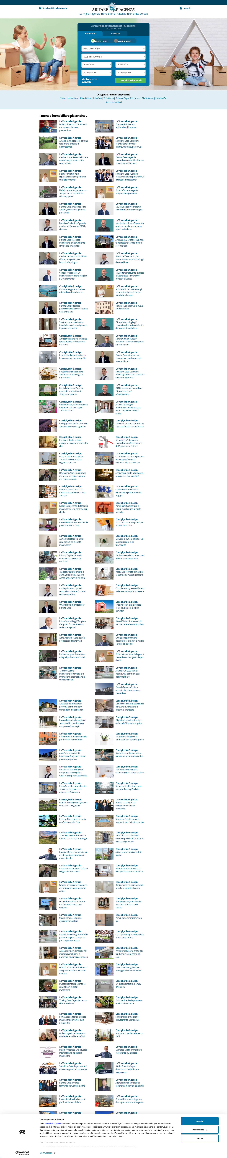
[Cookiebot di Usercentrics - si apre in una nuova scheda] (22, 1153)
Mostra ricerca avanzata (89, 80)
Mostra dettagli (46, 1153)
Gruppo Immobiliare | (70, 98)
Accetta (199, 1121)
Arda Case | (98, 98)
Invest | (138, 98)
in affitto (115, 33)
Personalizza (198, 1130)
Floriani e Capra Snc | (125, 98)
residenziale (101, 41)
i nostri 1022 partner (53, 1124)
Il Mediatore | (86, 98)
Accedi (187, 8)
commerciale (125, 41)
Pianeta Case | (148, 98)
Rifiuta (200, 1138)
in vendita (90, 33)
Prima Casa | (109, 98)
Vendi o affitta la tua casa (54, 8)
